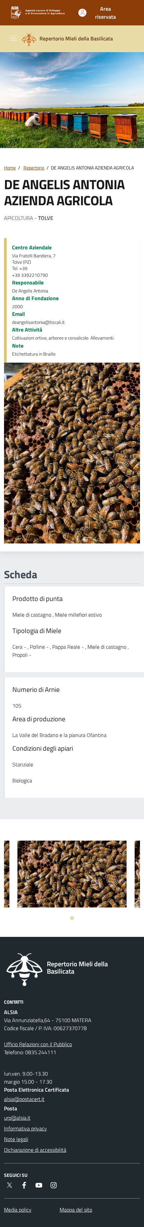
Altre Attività (27, 330)
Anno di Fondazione (35, 298)
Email (18, 314)
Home (10, 167)
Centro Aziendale (32, 247)
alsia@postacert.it (24, 1099)
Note (17, 346)
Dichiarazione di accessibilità (35, 1150)
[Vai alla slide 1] (72, 918)
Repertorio (33, 167)
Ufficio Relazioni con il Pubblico (38, 1044)
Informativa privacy (25, 1128)
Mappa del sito (76, 1210)
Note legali (16, 1139)
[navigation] (13, 38)
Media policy (17, 1210)
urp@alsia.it (17, 1118)
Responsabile (28, 282)
